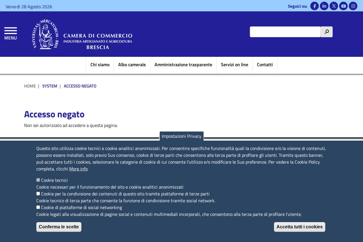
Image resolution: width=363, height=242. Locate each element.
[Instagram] (353, 6)
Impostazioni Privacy (181, 136)
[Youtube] (343, 6)
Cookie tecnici (54, 180)
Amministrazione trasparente (183, 64)
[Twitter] (334, 6)
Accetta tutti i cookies (300, 226)
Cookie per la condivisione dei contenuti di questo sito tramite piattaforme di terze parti (125, 193)
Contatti (265, 64)
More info (78, 168)
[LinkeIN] (324, 6)
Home (30, 86)
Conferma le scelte (59, 226)
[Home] (82, 34)
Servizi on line (234, 64)
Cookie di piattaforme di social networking (81, 207)
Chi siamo (99, 64)
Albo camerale (132, 64)
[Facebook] (314, 6)
